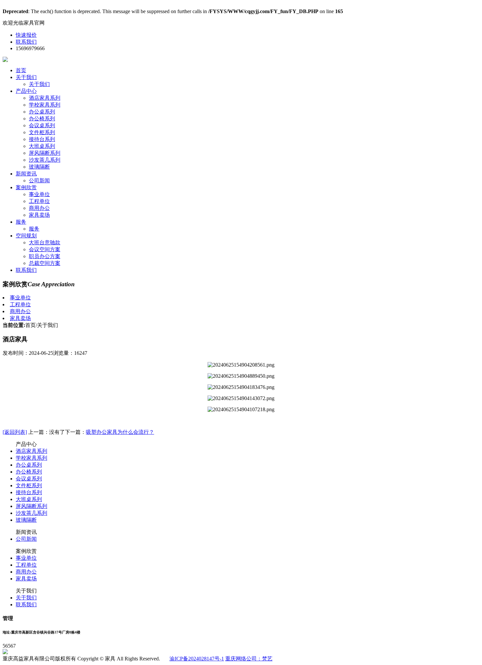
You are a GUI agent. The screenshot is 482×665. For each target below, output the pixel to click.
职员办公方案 (44, 256)
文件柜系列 (42, 132)
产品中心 (26, 91)
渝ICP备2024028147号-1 (197, 658)
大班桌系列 (42, 146)
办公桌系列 (42, 111)
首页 (21, 70)
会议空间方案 (44, 249)
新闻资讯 (26, 173)
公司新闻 (39, 180)
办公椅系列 (42, 118)
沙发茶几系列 (44, 160)
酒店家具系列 (44, 98)
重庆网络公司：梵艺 (248, 658)
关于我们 (26, 77)
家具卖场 (39, 215)
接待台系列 (42, 139)
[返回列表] (15, 432)
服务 (21, 222)
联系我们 (26, 42)
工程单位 (39, 201)
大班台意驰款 (44, 242)
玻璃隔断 (39, 167)
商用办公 (39, 208)
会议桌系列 (42, 125)
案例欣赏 (26, 187)
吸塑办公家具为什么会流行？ (120, 432)
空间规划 (26, 235)
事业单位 (39, 194)
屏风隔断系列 (44, 153)
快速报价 (26, 35)
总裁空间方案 (44, 263)
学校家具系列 (44, 105)
